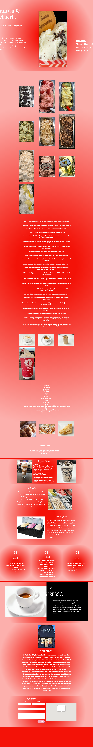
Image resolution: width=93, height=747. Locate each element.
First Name (25, 701)
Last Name (38, 701)
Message (31, 711)
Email (31, 706)
